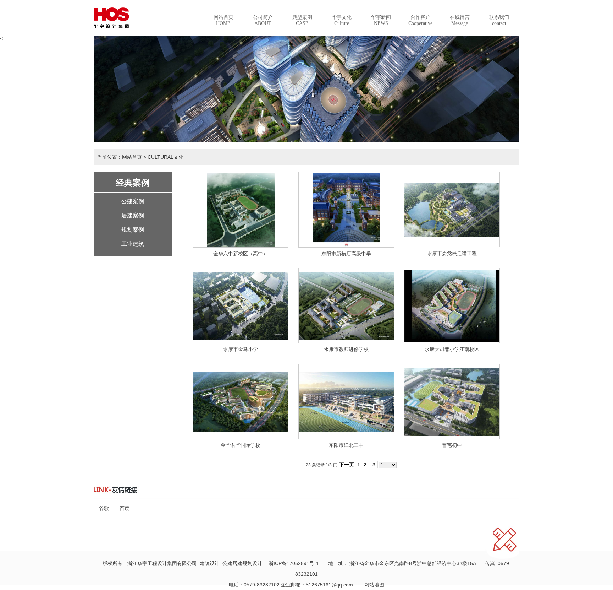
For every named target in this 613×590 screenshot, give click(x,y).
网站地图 (371, 585)
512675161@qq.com (329, 585)
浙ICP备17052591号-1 (294, 563)
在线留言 (460, 20)
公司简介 (263, 20)
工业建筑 (132, 244)
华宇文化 (342, 20)
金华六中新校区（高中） (240, 253)
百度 (124, 508)
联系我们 (499, 20)
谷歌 (104, 508)
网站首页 (223, 20)
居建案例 (132, 215)
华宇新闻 (381, 20)
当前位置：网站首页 (119, 157)
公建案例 (132, 201)
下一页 (346, 464)
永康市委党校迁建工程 (452, 253)
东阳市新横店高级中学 (346, 253)
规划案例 (132, 230)
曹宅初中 (452, 445)
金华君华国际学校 (240, 445)
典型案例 (302, 20)
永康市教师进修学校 (346, 349)
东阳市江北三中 (346, 445)
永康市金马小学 (240, 349)
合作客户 (420, 20)
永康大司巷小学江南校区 (452, 349)
